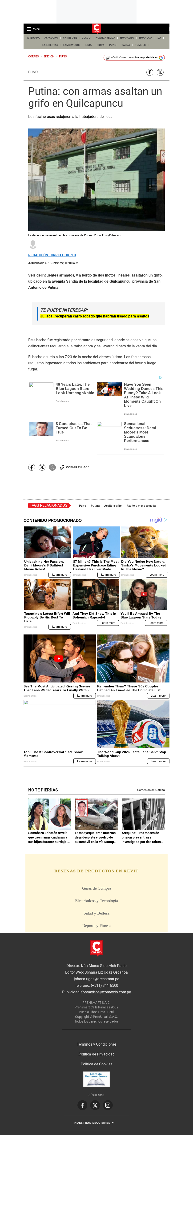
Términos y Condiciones (97, 1044)
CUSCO (86, 37)
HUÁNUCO (145, 37)
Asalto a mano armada (141, 505)
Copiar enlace (77, 467)
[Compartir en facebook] (149, 72)
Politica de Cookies (96, 1064)
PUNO (113, 45)
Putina (95, 505)
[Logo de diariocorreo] (96, 29)
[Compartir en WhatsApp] (52, 467)
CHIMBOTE (70, 37)
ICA (159, 37)
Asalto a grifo (113, 505)
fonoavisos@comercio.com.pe (106, 992)
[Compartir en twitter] (160, 72)
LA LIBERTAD (50, 45)
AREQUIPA (33, 37)
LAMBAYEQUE (71, 45)
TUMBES (140, 45)
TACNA (125, 45)
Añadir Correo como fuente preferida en (134, 57)
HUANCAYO (127, 37)
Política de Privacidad (97, 1054)
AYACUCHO (51, 37)
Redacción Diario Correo (52, 255)
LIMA (88, 45)
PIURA (100, 45)
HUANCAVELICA (105, 37)
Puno (33, 72)
